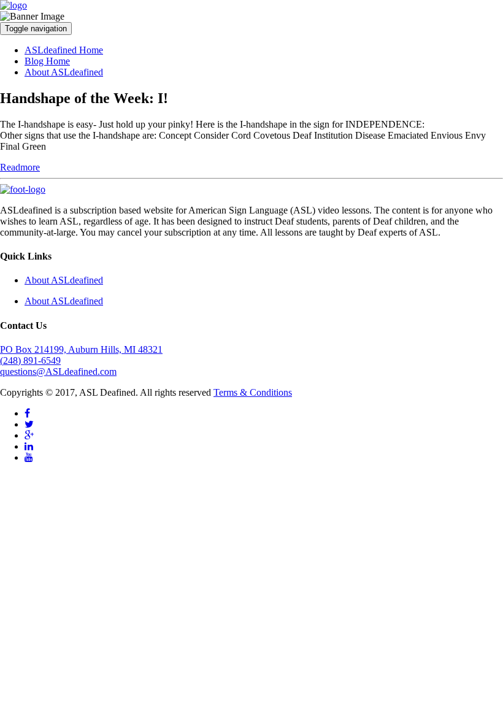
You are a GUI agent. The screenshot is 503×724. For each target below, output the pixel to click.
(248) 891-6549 (30, 360)
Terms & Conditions (252, 392)
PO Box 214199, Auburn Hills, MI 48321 (81, 349)
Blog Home (47, 61)
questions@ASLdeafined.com (58, 371)
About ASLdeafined (64, 72)
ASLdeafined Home (64, 50)
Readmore (20, 167)
